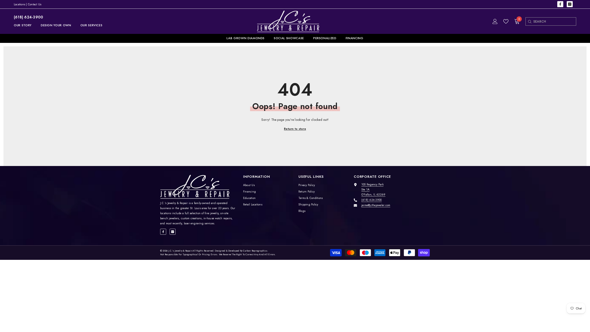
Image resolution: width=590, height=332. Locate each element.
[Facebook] (560, 4)
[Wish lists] (505, 21)
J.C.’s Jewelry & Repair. (180, 250)
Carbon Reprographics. (255, 250)
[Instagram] (570, 4)
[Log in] (495, 21)
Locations (19, 4)
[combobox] (554, 21)
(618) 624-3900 (28, 17)
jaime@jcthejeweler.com (375, 205)
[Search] (529, 21)
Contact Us (34, 4)
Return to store (295, 129)
